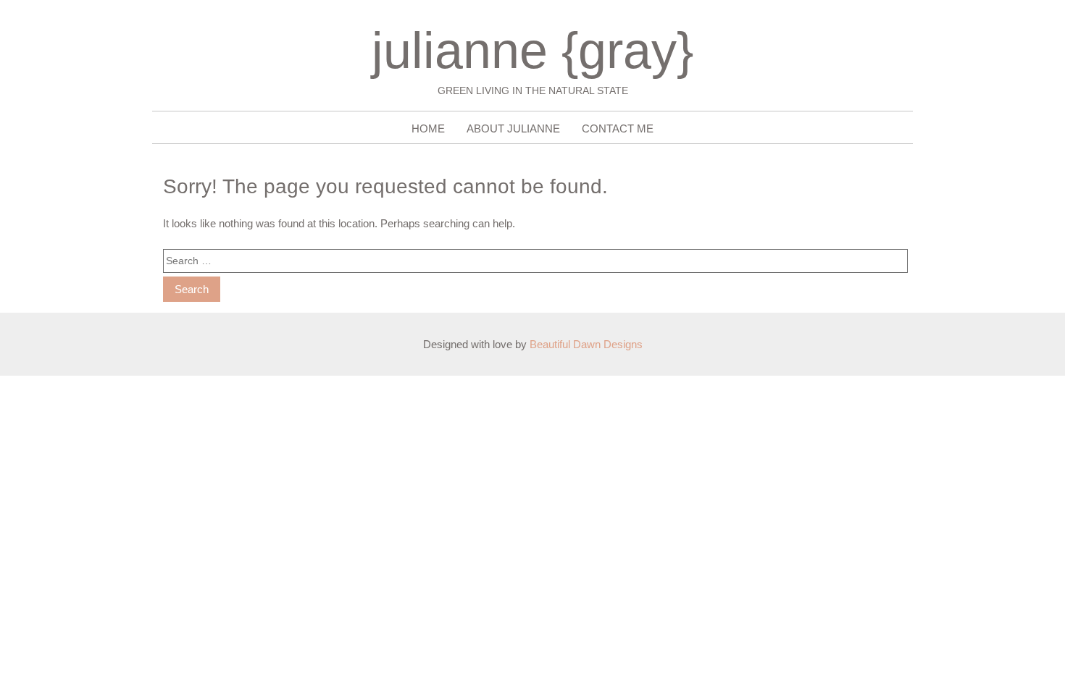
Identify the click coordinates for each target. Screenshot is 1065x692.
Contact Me (617, 128)
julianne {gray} (532, 50)
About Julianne (513, 128)
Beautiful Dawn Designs (586, 344)
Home (428, 128)
